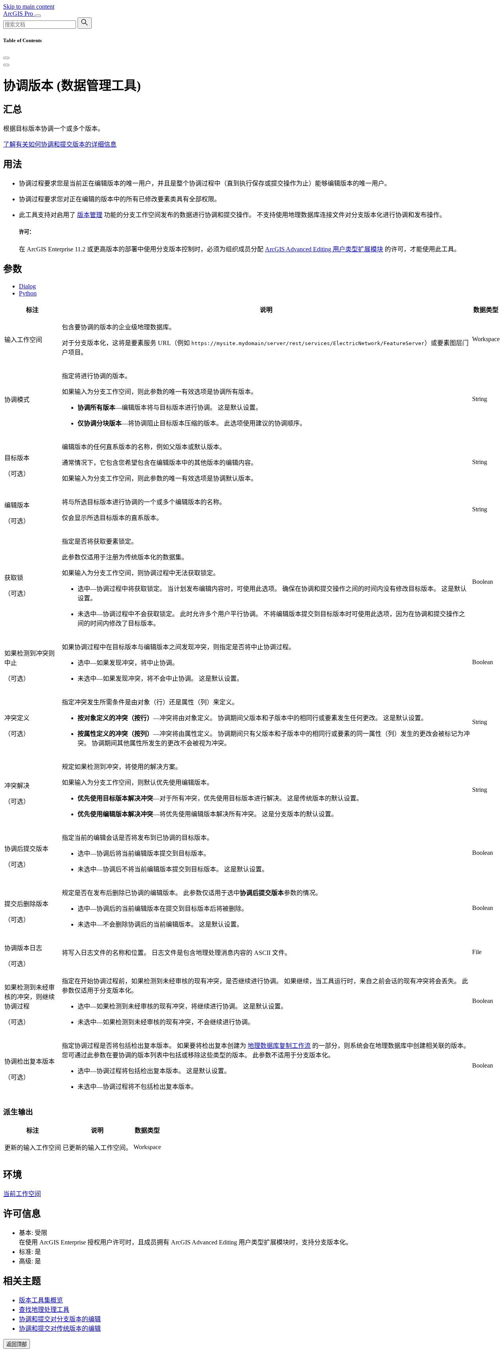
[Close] (6, 58)
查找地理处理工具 (44, 1309)
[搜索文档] (85, 23)
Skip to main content (28, 6)
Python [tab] (28, 293)
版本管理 (89, 215)
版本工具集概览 (41, 1300)
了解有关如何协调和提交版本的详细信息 (60, 144)
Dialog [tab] (27, 286)
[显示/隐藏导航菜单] (38, 16)
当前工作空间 (22, 1193)
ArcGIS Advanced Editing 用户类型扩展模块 (324, 249)
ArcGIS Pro (19, 13)
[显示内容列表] (6, 65)
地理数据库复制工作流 (279, 1045)
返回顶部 (16, 1344)
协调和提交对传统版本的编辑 (60, 1328)
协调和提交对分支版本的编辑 (60, 1319)
